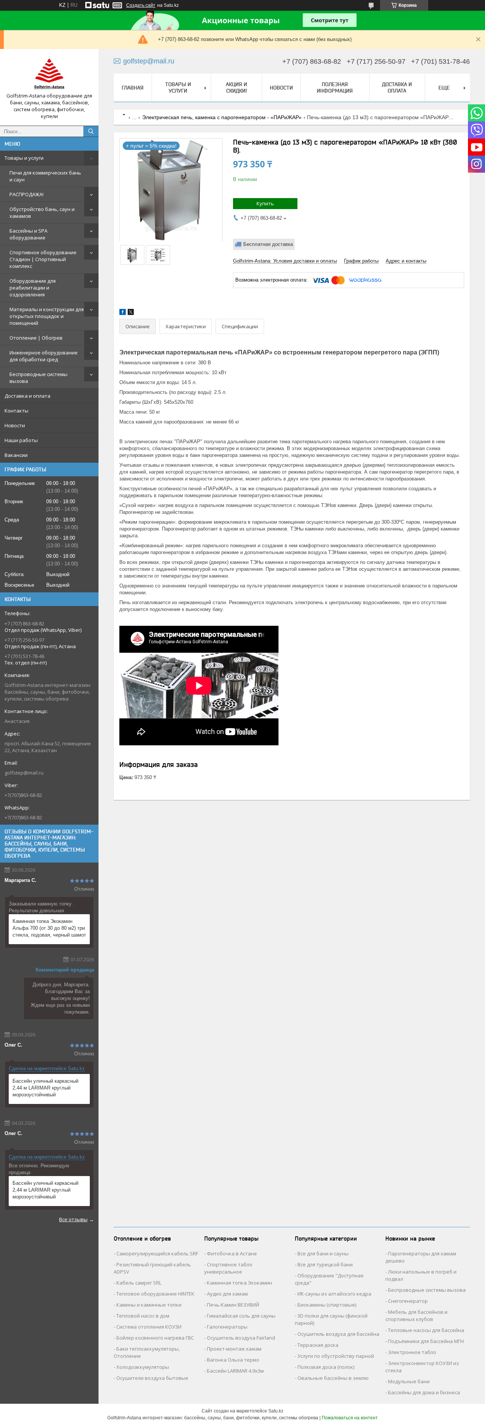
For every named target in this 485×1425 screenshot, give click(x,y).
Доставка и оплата (27, 395)
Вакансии (16, 455)
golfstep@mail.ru (24, 772)
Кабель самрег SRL (138, 1282)
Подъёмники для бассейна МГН (426, 1341)
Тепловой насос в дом (142, 1315)
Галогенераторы (227, 1326)
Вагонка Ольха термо (233, 1359)
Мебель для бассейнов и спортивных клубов (416, 1315)
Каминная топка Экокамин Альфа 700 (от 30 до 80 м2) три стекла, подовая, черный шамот (49, 928)
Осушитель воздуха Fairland (241, 1337)
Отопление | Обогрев (36, 337)
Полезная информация (335, 87)
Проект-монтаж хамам (234, 1348)
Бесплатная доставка (268, 244)
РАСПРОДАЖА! (26, 194)
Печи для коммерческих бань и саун (45, 176)
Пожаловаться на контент (350, 1417)
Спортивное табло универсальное (228, 1268)
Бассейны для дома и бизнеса (424, 1392)
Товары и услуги (24, 157)
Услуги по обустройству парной (335, 1356)
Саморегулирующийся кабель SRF (157, 1253)
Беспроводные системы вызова (38, 377)
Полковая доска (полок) (325, 1367)
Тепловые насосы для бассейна (426, 1330)
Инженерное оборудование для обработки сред (43, 356)
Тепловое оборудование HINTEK (155, 1293)
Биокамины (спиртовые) (326, 1304)
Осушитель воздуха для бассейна (338, 1334)
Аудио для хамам (227, 1293)
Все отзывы (73, 1219)
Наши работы (21, 440)
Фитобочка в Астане (232, 1253)
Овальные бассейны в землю (333, 1378)
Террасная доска (317, 1345)
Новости (15, 425)
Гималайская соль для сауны (241, 1315)
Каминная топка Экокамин (239, 1282)
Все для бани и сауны (323, 1253)
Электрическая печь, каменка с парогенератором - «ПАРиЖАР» (222, 117)
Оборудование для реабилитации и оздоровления (32, 287)
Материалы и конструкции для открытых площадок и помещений (46, 316)
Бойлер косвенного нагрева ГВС (155, 1337)
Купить (265, 203)
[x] (131, 313)
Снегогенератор (408, 1300)
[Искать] (91, 131)
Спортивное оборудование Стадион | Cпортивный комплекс (43, 259)
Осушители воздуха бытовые (152, 1378)
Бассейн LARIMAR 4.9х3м (235, 1370)
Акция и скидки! (236, 87)
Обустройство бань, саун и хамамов (42, 212)
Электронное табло (412, 1352)
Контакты (16, 410)
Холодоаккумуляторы (142, 1367)
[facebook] (122, 313)
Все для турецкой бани (325, 1264)
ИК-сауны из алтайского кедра (334, 1293)
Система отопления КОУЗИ (148, 1326)
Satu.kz (275, 1411)
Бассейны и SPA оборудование (28, 234)
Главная (133, 88)
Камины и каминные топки (148, 1304)
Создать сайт (140, 5)
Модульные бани (409, 1381)
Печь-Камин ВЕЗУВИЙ (233, 1304)
